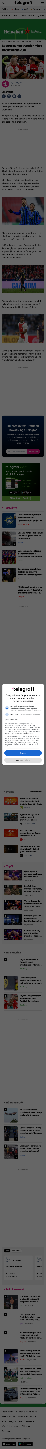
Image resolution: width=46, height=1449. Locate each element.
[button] (23, 719)
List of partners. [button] (28, 733)
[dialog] (23, 724)
